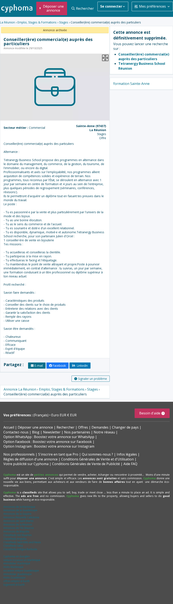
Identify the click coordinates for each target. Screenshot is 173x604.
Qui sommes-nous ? (97, 454)
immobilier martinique (16, 563)
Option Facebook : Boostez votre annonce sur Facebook (47, 441)
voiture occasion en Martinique (21, 560)
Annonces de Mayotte (16, 531)
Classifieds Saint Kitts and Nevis (22, 542)
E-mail (39, 366)
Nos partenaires (77, 432)
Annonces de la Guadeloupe (20, 510)
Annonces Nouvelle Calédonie (21, 517)
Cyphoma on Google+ (16, 556)
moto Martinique (13, 567)
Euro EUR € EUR (64, 415)
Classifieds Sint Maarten (17, 535)
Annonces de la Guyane (17, 514)
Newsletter (52, 432)
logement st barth (14, 584)
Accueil (8, 427)
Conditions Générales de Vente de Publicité (86, 463)
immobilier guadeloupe (17, 574)
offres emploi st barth (16, 581)
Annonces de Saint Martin (18, 521)
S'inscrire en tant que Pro (58, 454)
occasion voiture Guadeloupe (21, 570)
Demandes (100, 427)
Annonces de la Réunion (17, 524)
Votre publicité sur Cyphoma (26, 463)
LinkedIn (82, 366)
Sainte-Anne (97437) (91, 126)
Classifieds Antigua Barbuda (20, 549)
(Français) (41, 415)
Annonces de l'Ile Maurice (18, 528)
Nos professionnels (19, 454)
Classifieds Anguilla (14, 538)
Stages (63, 22)
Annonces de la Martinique (19, 507)
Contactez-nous (15, 432)
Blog (35, 432)
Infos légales (127, 454)
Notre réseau (104, 432)
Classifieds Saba (13, 545)
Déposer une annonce (35, 427)
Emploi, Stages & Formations (37, 22)
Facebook (59, 366)
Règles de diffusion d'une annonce (30, 459)
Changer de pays (125, 427)
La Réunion (7, 22)
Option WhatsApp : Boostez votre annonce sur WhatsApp (48, 436)
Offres (83, 427)
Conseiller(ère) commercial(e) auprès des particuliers (143, 56)
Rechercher (65, 427)
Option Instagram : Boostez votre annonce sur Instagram (48, 446)
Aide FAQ (130, 463)
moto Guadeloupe (14, 577)
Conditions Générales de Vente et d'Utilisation (97, 459)
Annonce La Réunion (20, 389)
